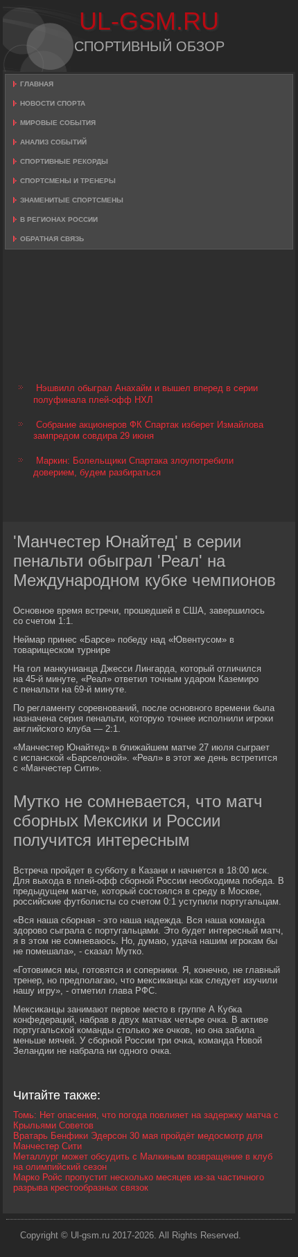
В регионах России (59, 219)
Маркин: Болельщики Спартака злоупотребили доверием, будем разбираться (133, 466)
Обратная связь (52, 239)
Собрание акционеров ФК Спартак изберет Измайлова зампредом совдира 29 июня (148, 430)
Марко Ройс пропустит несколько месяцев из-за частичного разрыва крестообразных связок (138, 1182)
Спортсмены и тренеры (68, 181)
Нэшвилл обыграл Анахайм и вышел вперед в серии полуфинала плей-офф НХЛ (145, 393)
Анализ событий (53, 142)
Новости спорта (52, 103)
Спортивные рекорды (64, 161)
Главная (36, 84)
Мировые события (58, 122)
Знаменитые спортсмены (71, 200)
